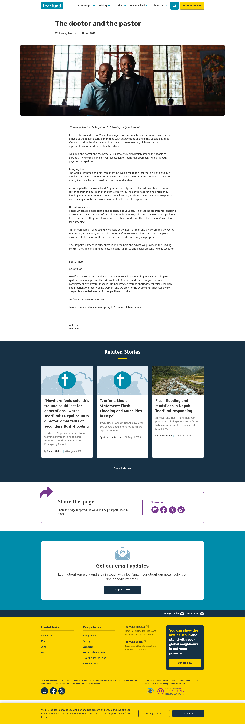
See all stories (122, 468)
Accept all (188, 713)
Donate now (185, 662)
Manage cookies (154, 713)
